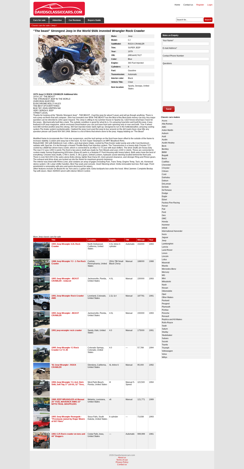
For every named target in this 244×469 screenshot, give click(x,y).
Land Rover (167, 250)
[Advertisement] (94, 207)
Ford (164, 212)
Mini (164, 278)
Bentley (165, 149)
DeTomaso (167, 190)
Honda (165, 221)
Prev (38, 60)
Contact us (188, 5)
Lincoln (165, 256)
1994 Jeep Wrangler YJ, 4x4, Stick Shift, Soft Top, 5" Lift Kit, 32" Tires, (67, 383)
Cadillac (165, 162)
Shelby (165, 332)
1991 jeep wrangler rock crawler (66, 330)
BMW (164, 152)
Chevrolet (166, 165)
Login (209, 5)
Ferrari (165, 206)
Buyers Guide (94, 20)
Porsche (165, 313)
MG (163, 275)
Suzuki (165, 341)
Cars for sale (39, 20)
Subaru (165, 338)
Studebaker (167, 335)
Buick (164, 158)
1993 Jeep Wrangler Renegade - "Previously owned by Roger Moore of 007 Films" (68, 419)
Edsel (164, 199)
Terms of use (122, 460)
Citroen (165, 171)
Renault (165, 316)
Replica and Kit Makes (172, 319)
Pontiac (165, 310)
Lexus (164, 253)
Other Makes (167, 297)
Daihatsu (166, 177)
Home (177, 5)
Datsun (165, 180)
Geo (164, 215)
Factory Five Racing (171, 203)
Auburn (165, 133)
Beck (164, 146)
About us (122, 457)
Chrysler (165, 168)
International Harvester (172, 231)
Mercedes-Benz (169, 269)
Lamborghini (167, 244)
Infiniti (164, 228)
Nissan (165, 288)
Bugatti (165, 155)
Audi (164, 136)
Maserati (166, 262)
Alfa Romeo (167, 124)
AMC (164, 127)
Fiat (163, 209)
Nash (164, 285)
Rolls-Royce (167, 322)
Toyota (165, 344)
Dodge (165, 193)
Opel (164, 294)
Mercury (165, 272)
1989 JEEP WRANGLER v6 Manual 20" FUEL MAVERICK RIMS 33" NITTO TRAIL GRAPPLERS (67, 401)
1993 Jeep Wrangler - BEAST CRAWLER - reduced (65, 279)
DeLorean (166, 184)
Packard (165, 300)
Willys (164, 357)
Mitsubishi (166, 281)
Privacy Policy (122, 462)
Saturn (165, 329)
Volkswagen (167, 351)
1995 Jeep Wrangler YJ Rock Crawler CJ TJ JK (65, 348)
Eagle (164, 196)
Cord (164, 174)
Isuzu (164, 234)
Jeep (164, 240)
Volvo (164, 354)
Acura (164, 121)
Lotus (164, 259)
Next (104, 60)
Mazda (165, 266)
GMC (164, 218)
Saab (164, 326)
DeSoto (165, 187)
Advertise (57, 20)
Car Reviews (75, 20)
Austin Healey (168, 143)
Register (200, 5)
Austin (164, 139)
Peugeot (165, 303)
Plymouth (166, 307)
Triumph (165, 348)
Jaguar (165, 237)
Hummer (166, 225)
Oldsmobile (167, 291)
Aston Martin (167, 130)
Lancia (165, 247)
